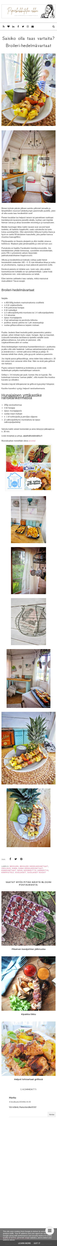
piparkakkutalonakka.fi (32, 436)
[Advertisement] (28, 1192)
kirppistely (7, 872)
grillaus (6, 868)
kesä (20, 870)
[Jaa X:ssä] (15, 859)
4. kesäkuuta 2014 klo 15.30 (20, 1102)
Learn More (24, 1243)
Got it (37, 1243)
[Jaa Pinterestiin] (21, 859)
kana (14, 868)
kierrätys (43, 870)
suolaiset (20, 872)
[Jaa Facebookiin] (10, 859)
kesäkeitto (30, 870)
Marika (12, 1097)
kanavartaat (8, 870)
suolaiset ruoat (36, 872)
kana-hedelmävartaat (30, 868)
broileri (14, 866)
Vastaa (51, 1114)
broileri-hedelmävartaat (34, 866)
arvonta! (32, 441)
